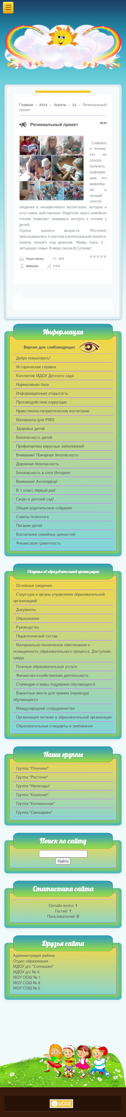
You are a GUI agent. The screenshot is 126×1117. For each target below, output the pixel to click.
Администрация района (34, 955)
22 (74, 104)
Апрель (60, 104)
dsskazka (32, 266)
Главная (26, 104)
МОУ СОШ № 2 (26, 988)
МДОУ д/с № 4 (26, 971)
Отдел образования (30, 961)
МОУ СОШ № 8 (26, 982)
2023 (43, 104)
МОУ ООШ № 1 (26, 977)
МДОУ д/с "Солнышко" (33, 966)
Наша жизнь (35, 258)
